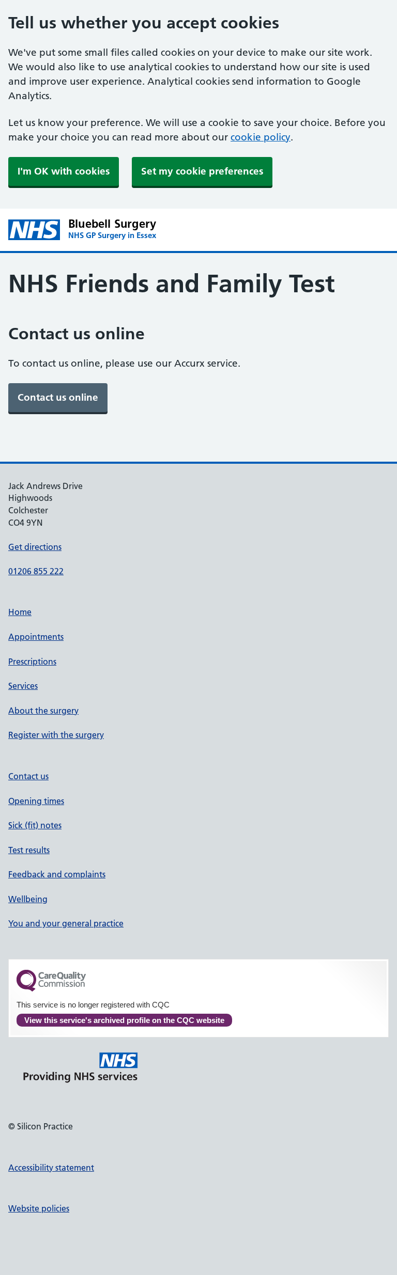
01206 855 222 (36, 571)
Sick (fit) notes (35, 825)
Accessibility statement (51, 1167)
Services (23, 686)
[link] (58, 397)
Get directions (35, 547)
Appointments (36, 637)
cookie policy (261, 137)
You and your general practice (66, 923)
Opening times (36, 801)
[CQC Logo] (51, 989)
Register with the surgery (56, 735)
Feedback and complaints (56, 874)
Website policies (38, 1208)
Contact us (28, 776)
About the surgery (43, 710)
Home (20, 612)
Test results (29, 850)
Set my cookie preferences (202, 171)
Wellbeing (28, 899)
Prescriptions (32, 661)
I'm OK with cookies (64, 171)
